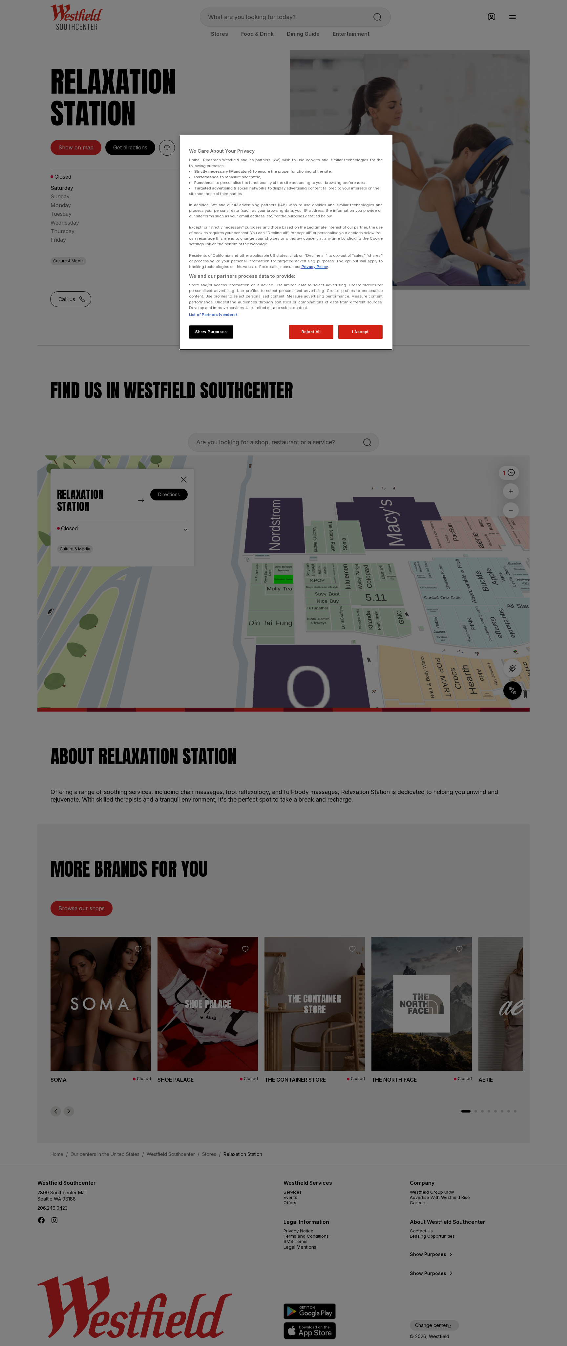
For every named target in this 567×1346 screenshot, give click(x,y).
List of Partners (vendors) (213, 314)
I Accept (360, 331)
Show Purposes (211, 331)
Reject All (311, 331)
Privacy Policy (314, 266)
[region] (285, 242)
